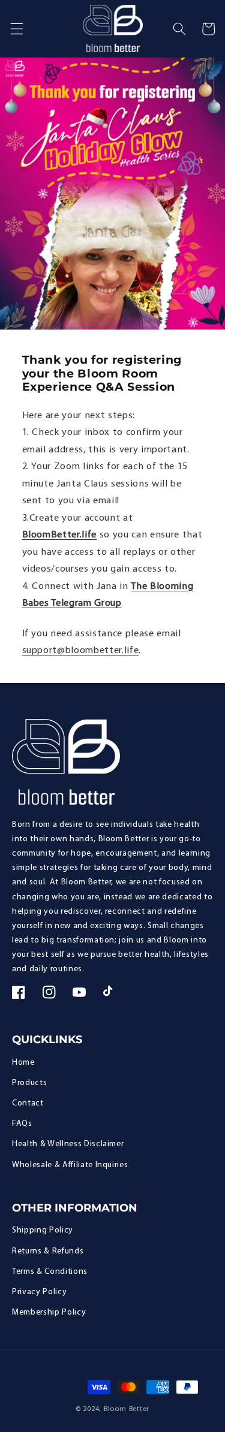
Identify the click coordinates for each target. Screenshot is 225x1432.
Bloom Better (126, 1409)
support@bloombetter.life (80, 650)
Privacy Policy (39, 1292)
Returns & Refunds (47, 1251)
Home (23, 1062)
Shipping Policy (42, 1230)
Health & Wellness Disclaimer (68, 1144)
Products (29, 1082)
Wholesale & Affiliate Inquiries (70, 1165)
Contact (28, 1103)
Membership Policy (49, 1312)
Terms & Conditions (50, 1271)
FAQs (22, 1123)
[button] (16, 28)
